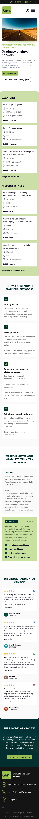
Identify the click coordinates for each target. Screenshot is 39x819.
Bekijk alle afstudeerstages (13, 270)
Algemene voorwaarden (13, 816)
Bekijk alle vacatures (10, 176)
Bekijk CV (30, 522)
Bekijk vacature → (10, 120)
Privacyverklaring (28, 816)
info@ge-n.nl (33, 2)
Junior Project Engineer (12, 104)
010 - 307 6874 (18, 2)
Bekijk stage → (9, 211)
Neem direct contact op (19, 757)
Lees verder (8, 608)
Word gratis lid (9, 73)
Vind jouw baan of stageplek (16, 79)
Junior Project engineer (12, 128)
